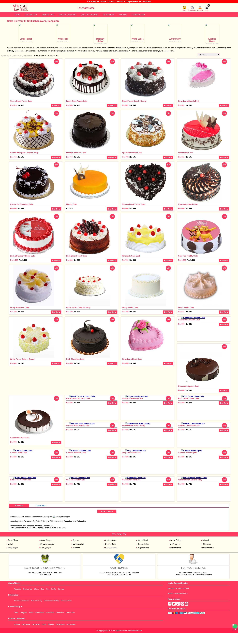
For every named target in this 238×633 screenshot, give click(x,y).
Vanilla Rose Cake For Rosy (190, 480)
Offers (36, 589)
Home (17, 15)
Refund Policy (36, 601)
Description (40, 505)
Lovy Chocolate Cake (131, 453)
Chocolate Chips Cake (19, 438)
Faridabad (50, 613)
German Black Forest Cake (77, 425)
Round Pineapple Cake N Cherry (24, 153)
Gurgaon (23, 613)
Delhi (16, 613)
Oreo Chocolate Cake (75, 480)
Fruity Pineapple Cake (19, 307)
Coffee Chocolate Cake (76, 453)
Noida (31, 613)
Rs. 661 (181, 157)
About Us (17, 589)
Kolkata (17, 624)
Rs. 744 (13, 157)
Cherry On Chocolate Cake (21, 204)
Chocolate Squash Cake (188, 386)
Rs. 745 (77, 484)
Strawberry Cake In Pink (188, 101)
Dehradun (60, 613)
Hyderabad (60, 624)
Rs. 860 (125, 208)
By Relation (108, 15)
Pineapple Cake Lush (131, 256)
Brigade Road (143, 548)
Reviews (19, 505)
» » (29, 56)
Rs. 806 (13, 208)
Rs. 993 (69, 484)
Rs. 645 (20, 208)
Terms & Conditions (21, 601)
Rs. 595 (20, 157)
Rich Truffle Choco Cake (188, 398)
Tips (47, 589)
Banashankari (175, 548)
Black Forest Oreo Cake (20, 480)
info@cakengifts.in (181, 593)
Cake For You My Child (188, 256)
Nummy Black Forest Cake (133, 204)
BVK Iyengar (45, 548)
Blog (42, 589)
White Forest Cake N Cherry (78, 307)
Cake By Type (48, 15)
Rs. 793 (125, 157)
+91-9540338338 (85, 8)
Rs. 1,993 (182, 260)
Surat (44, 624)
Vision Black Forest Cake (21, 101)
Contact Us (27, 589)
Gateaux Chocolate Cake (188, 425)
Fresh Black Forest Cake (76, 101)
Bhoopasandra (111, 548)
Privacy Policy (66, 601)
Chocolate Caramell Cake (189, 320)
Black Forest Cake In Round (134, 101)
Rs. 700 (125, 260)
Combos (123, 15)
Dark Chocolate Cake (75, 359)
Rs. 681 (125, 105)
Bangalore (26, 624)
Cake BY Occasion (67, 15)
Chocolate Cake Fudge (188, 204)
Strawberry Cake (185, 153)
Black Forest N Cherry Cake (78, 398)
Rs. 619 (13, 105)
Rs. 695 (77, 260)
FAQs (53, 589)
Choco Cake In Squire (187, 453)
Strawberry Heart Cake (132, 359)
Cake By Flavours (89, 15)
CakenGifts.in (136, 631)
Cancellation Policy (51, 601)
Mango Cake (71, 204)
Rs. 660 (69, 105)
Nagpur (51, 624)
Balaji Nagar (13, 548)
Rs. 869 (69, 260)
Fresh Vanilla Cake (186, 307)
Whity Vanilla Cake (130, 307)
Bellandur (76, 548)
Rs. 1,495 (23, 260)
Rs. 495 (20, 105)
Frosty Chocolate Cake (76, 153)
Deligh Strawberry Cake (132, 398)
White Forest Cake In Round (22, 359)
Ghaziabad (39, 613)
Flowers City (138, 15)
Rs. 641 (181, 312)
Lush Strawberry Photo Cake (22, 256)
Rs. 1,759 (14, 260)
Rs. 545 (132, 105)
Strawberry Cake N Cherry (133, 425)
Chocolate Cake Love (131, 480)
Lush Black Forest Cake (76, 256)
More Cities (70, 613)
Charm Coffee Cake (18, 453)
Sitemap (61, 589)
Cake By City (31, 15)
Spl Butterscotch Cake (132, 153)
